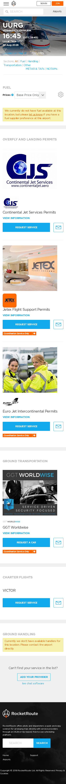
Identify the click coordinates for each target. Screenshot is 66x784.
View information (16, 218)
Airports (57, 11)
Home (6, 755)
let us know (36, 114)
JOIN (57, 3)
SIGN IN (43, 3)
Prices (7, 95)
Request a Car (26, 542)
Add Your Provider (34, 677)
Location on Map (13, 53)
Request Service (26, 227)
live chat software (33, 683)
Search (42, 743)
